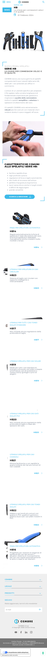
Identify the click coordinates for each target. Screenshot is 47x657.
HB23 (37, 288)
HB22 (37, 525)
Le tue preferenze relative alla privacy (17, 652)
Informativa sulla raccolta (10, 655)
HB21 (37, 473)
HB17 (37, 340)
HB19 (37, 381)
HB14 (37, 247)
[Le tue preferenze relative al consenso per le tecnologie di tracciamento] (43, 653)
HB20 (37, 432)
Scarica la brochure (18, 197)
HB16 (37, 566)
